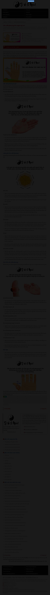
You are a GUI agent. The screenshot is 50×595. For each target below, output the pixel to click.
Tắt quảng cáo (31, 1)
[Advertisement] (25, 20)
